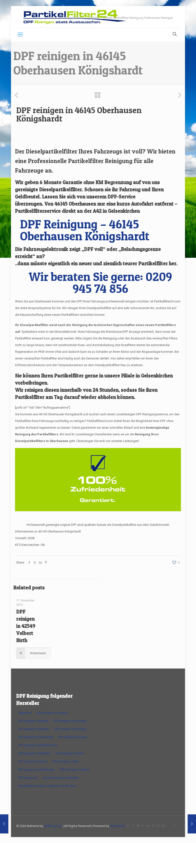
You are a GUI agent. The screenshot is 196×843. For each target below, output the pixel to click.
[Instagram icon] (158, 826)
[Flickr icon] (148, 826)
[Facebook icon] (128, 826)
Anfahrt (94, 17)
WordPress (117, 826)
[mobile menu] (20, 35)
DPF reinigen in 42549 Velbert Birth (25, 626)
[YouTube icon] (143, 826)
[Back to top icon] (175, 826)
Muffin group (53, 826)
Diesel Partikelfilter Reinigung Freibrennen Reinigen (138, 17)
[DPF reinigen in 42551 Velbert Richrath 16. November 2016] (4, 823)
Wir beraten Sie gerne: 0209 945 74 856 (100, 282)
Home (52, 17)
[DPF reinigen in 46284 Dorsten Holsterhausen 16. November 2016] (192, 823)
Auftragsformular (72, 17)
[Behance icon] (163, 826)
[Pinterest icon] (153, 826)
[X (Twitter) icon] (133, 826)
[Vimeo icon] (138, 826)
